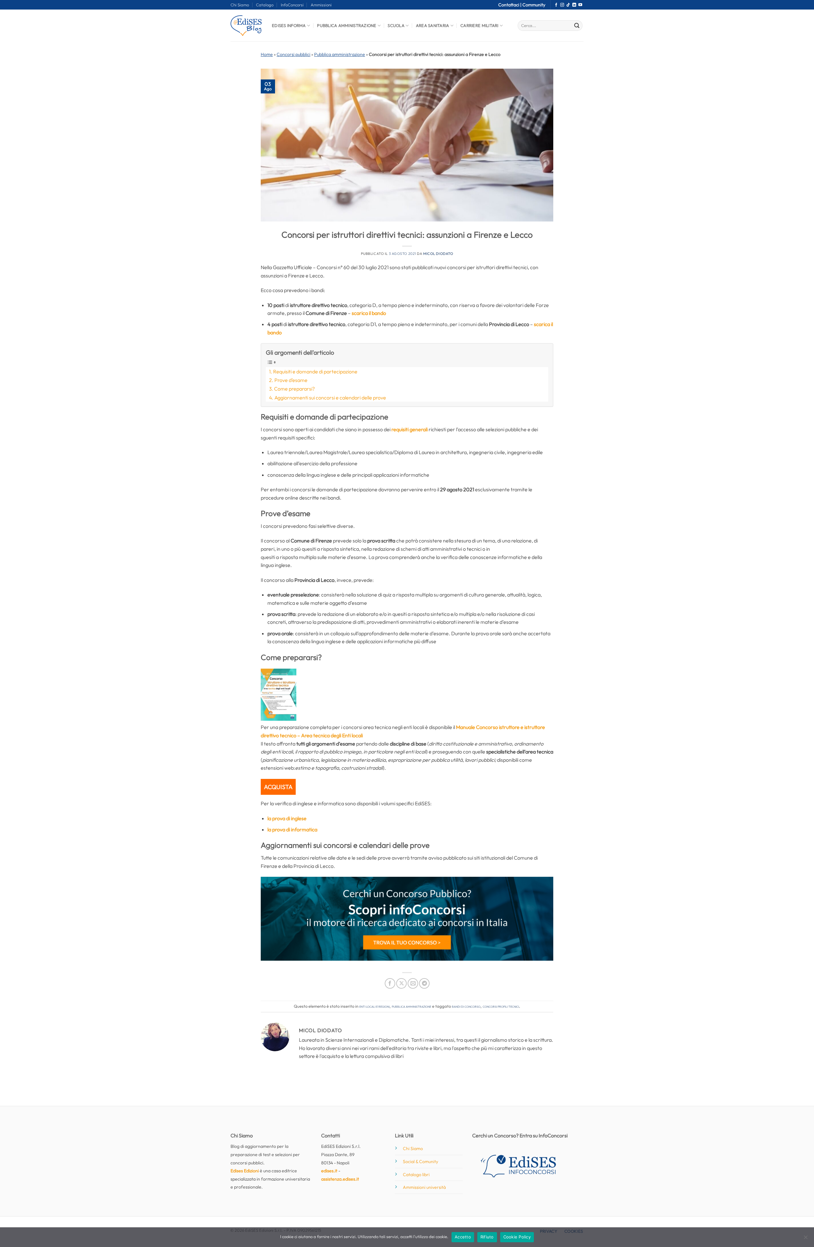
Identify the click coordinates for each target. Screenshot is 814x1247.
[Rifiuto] (805, 1239)
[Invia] (576, 25)
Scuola (396, 25)
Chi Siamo (240, 4)
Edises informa (289, 25)
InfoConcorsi (292, 4)
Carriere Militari (479, 25)
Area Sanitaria (432, 25)
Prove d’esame (290, 380)
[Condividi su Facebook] (390, 983)
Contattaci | (510, 5)
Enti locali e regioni (374, 1006)
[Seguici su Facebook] (556, 5)
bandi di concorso (466, 1006)
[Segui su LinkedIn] (574, 5)
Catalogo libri (416, 1174)
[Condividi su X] (401, 983)
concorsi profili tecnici (501, 1006)
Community (533, 5)
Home (267, 54)
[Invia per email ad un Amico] (413, 983)
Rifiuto (487, 1236)
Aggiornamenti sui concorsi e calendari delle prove (330, 397)
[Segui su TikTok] (568, 5)
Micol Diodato (438, 253)
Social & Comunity (420, 1161)
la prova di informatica (292, 829)
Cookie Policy (517, 1236)
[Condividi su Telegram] (424, 983)
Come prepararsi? (294, 388)
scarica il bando (369, 313)
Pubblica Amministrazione (346, 25)
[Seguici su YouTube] (580, 5)
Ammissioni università (424, 1187)
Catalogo (264, 4)
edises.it (329, 1171)
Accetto (463, 1236)
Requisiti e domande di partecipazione (315, 371)
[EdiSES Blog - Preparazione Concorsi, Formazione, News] (246, 26)
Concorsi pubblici (293, 54)
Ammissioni (321, 4)
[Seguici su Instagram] (562, 5)
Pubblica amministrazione (339, 54)
